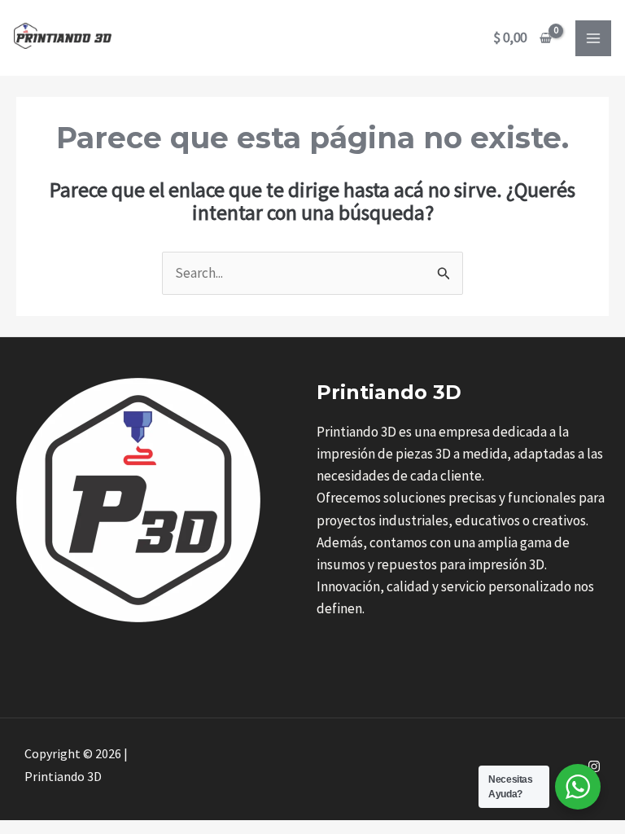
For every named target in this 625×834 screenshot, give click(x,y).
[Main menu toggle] (593, 38)
